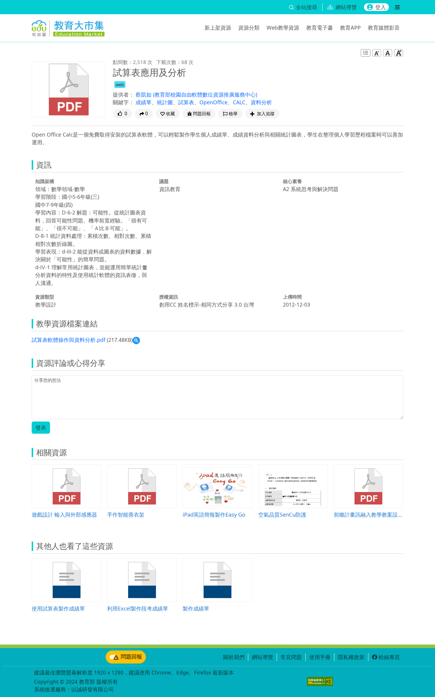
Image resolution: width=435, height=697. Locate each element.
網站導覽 (262, 657)
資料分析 (261, 102)
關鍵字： (123, 102)
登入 (380, 7)
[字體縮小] (376, 53)
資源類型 (44, 297)
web (120, 84)
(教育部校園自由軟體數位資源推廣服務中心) (205, 94)
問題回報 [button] (202, 113)
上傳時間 (292, 297)
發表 (41, 427)
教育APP (350, 27)
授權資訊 (168, 297)
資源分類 (249, 27)
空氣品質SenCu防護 (282, 514)
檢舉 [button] (233, 113)
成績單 (144, 102)
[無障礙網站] (320, 681)
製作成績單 (196, 608)
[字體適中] (387, 53)
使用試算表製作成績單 (58, 608)
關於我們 (233, 657)
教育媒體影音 (384, 27)
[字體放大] (398, 53)
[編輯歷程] (365, 53)
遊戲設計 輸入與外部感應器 (64, 514)
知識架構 (44, 181)
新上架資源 (217, 27)
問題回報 (131, 656)
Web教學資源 (283, 27)
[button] (167, 113)
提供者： (123, 94)
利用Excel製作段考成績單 (137, 608)
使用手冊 (320, 657)
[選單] (397, 7)
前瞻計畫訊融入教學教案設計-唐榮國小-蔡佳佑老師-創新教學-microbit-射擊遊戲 (368, 514)
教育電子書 (319, 27)
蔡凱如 (144, 94)
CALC (239, 102)
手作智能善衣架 (125, 514)
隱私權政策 (351, 657)
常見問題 (291, 657)
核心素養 (292, 181)
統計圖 (165, 102)
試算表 (186, 102)
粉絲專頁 (389, 657)
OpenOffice (213, 102)
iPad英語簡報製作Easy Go (214, 514)
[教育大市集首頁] (68, 27)
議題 (164, 181)
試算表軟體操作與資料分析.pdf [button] (68, 339)
